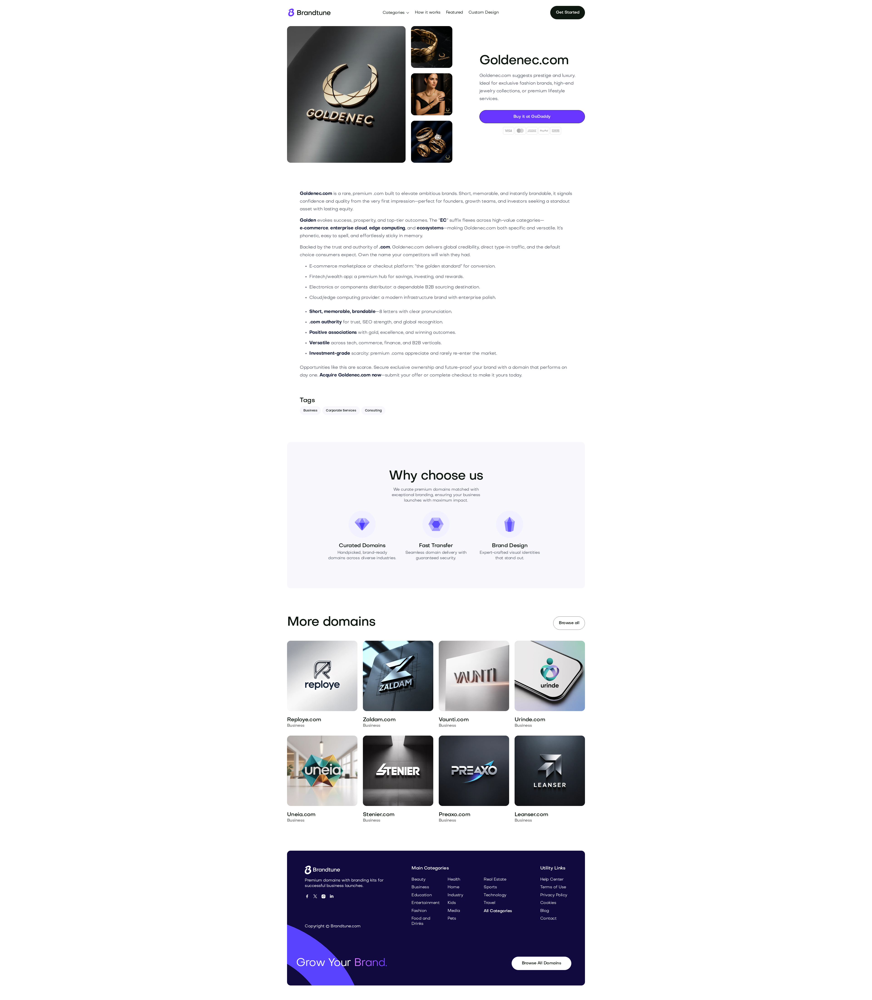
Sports (490, 887)
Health (454, 880)
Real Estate (495, 880)
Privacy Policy (553, 895)
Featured (454, 13)
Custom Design (483, 13)
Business (310, 410)
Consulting (373, 410)
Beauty (418, 880)
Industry (455, 895)
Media (454, 911)
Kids (452, 903)
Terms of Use (553, 887)
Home (453, 887)
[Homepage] (309, 12)
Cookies (548, 903)
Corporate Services (341, 410)
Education (421, 895)
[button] (396, 13)
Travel (489, 903)
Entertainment (425, 903)
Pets (452, 919)
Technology (495, 895)
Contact (548, 919)
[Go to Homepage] (324, 870)
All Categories (498, 911)
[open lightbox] (346, 94)
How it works (427, 13)
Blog (544, 911)
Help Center (552, 880)
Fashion (419, 911)
